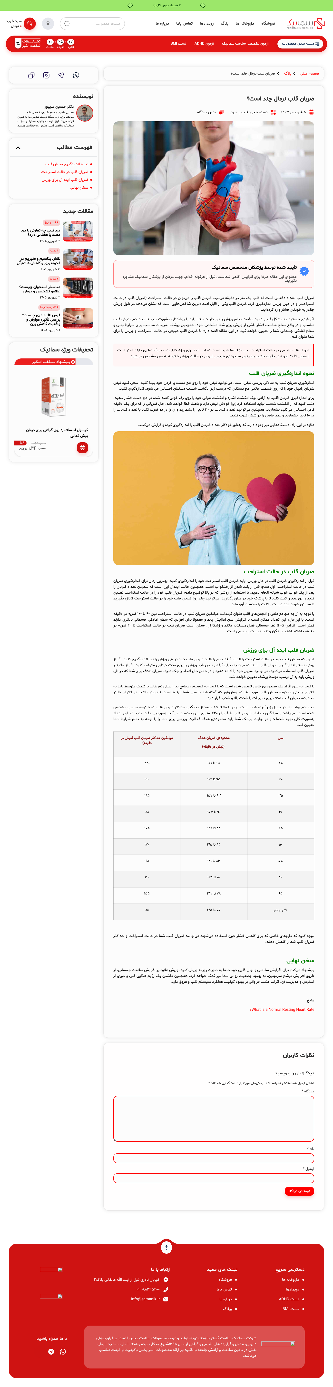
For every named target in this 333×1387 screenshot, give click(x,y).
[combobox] (97, 23)
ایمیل (308, 1169)
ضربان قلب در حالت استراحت (64, 172)
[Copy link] (31, 75)
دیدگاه (308, 1091)
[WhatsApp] (76, 75)
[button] (18, 148)
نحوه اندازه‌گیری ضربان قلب (66, 164)
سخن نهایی (79, 187)
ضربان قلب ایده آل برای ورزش (65, 180)
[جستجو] (65, 23)
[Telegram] (61, 75)
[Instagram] (46, 75)
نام (310, 1149)
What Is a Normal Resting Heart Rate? (282, 1009)
